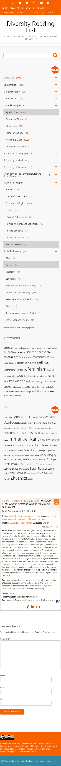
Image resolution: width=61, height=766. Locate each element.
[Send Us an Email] (13, 2)
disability (12, 363)
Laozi (34, 450)
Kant (6, 381)
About (51, 13)
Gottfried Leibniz (43, 433)
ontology (14, 387)
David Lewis (41, 423)
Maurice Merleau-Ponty (12, 459)
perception (34, 386)
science (45, 391)
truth (5, 395)
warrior (44, 519)
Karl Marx (24, 450)
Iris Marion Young (49, 439)
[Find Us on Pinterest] (41, 2)
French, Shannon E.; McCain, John (20, 501)
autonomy (9, 352)
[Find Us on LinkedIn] (48, 2)
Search (55, 55)
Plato (12, 464)
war (39, 519)
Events (30, 8)
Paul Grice (42, 460)
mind (46, 381)
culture (52, 357)
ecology (20, 362)
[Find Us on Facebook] (19, 2)
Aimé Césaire (8, 417)
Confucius (11, 422)
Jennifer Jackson (25, 445)
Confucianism (25, 357)
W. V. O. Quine (43, 473)
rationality (7, 392)
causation (21, 352)
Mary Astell (24, 455)
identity (33, 376)
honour (18, 519)
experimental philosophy (15, 370)
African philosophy (20, 348)
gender (24, 375)
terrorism (33, 519)
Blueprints (17, 8)
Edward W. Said (13, 428)
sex (52, 391)
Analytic (14, 523)
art (41, 347)
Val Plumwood (18, 472)
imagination (42, 376)
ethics (44, 362)
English (46, 523)
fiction (16, 376)
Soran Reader (38, 468)
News (5, 8)
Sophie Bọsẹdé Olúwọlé (16, 468)
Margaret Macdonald (11, 455)
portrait (45, 387)
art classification (50, 348)
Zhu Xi (30, 479)
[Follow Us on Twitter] (26, 2)
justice (52, 376)
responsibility (33, 391)
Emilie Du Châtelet (26, 428)
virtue (11, 395)
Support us (39, 13)
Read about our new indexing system (18, 328)
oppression (22, 387)
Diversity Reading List (30, 27)
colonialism (10, 357)
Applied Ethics (14, 516)
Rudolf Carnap (36, 464)
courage (11, 519)
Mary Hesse (34, 455)
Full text (56, 502)
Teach (40, 8)
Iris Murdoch (9, 445)
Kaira (34, 752)
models (53, 382)
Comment (5, 639)
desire (5, 363)
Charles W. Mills (46, 417)
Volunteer (23, 13)
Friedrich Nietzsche (41, 428)
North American (25, 523)
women (18, 396)
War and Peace (34, 516)
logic (28, 381)
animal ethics (34, 348)
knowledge (17, 381)
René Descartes (22, 464)
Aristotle (20, 417)
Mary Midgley (48, 455)
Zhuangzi (19, 478)
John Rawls (42, 445)
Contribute (8, 13)
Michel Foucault (30, 459)
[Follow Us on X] (33, 3)
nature (6, 387)
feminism (37, 369)
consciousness (41, 357)
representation (18, 391)
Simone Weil (46, 464)
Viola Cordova (32, 473)
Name (3, 675)
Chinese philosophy (38, 352)
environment (32, 362)
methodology (37, 382)
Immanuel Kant (23, 439)
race (51, 386)
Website (3, 699)
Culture (24, 516)
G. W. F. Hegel (26, 432)
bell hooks (32, 417)
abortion (7, 347)
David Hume (28, 422)
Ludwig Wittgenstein (46, 450)
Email (3, 687)
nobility (25, 519)
